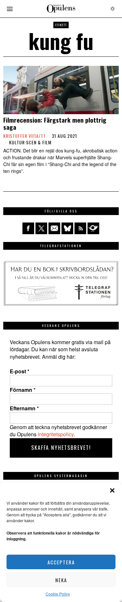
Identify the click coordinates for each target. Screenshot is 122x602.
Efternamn (24, 408)
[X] (41, 228)
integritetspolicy (56, 434)
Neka (61, 580)
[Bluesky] (67, 228)
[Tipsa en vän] (54, 228)
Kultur (17, 142)
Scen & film (38, 142)
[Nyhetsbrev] (93, 228)
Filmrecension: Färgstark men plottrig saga (54, 123)
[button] (112, 490)
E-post (19, 371)
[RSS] (80, 228)
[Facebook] (28, 228)
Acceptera (61, 562)
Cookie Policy (58, 593)
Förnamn (22, 389)
